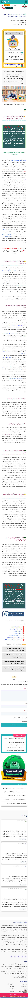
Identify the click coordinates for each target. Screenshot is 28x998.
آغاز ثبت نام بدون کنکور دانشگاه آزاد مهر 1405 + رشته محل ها (14, 964)
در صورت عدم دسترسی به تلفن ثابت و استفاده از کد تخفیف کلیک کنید (12, 65)
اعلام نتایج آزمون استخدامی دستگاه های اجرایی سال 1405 (15, 973)
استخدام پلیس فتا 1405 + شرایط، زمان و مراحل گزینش (14, 788)
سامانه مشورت (11, 989)
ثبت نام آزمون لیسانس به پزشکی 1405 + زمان (16, 803)
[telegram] (8, 2)
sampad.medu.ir (18, 633)
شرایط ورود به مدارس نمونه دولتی (15, 325)
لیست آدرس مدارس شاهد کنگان (14, 638)
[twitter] (18, 956)
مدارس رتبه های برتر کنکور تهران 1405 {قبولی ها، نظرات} (14, 792)
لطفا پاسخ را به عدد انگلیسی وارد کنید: (20, 718)
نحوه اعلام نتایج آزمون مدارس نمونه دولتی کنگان (13, 79)
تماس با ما (12, 986)
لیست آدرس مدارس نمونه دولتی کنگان (13, 640)
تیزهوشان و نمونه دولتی (14, 20)
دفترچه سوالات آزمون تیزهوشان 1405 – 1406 (17, 876)
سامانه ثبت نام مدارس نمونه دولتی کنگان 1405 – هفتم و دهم (14, 72)
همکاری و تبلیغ (11, 984)
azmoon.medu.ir (8, 236)
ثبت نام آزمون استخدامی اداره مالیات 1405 (17, 796)
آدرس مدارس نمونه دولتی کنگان (15, 378)
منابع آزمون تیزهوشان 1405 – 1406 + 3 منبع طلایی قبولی (15, 831)
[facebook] (11, 956)
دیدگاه (25, 688)
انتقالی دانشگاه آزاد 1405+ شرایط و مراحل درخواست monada (14, 971)
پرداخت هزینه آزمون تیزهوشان (16, 629)
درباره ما (25, 989)
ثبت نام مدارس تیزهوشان (17, 627)
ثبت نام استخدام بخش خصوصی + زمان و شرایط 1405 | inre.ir (14, 966)
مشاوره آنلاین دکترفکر (23, 991)
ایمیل (25, 711)
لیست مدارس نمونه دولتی (7, 230)
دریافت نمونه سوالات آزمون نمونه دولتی (13, 588)
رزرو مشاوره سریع (23, 984)
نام (26, 703)
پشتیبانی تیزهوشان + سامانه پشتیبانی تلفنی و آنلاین (16, 854)
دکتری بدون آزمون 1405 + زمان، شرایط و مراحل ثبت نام (14, 799)
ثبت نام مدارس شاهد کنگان (15, 635)
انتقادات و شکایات (23, 986)
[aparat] (25, 956)
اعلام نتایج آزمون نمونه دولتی (8, 234)
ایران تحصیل (7, 434)
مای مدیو (12, 991)
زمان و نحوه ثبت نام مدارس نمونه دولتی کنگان (13, 75)
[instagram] (5, 2)
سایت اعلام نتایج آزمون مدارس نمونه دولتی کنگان (13, 82)
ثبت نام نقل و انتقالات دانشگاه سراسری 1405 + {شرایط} (15, 969)
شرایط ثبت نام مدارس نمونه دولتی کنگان (14, 76)
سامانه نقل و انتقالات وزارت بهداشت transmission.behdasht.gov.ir (20, 977)
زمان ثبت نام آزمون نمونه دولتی (9, 270)
